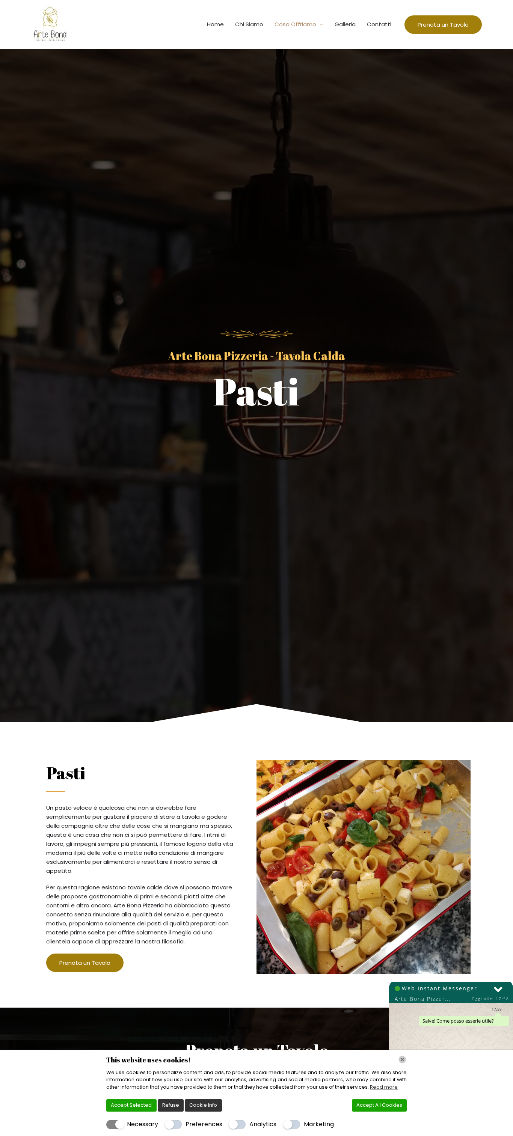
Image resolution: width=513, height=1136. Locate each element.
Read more (384, 1087)
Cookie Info (203, 1105)
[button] (443, 24)
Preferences (204, 1124)
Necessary (142, 1124)
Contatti (379, 24)
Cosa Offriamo (295, 24)
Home (215, 24)
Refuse (170, 1105)
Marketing (319, 1124)
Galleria (345, 24)
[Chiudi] (402, 1059)
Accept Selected (131, 1105)
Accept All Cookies (379, 1105)
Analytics (262, 1124)
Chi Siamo (249, 24)
